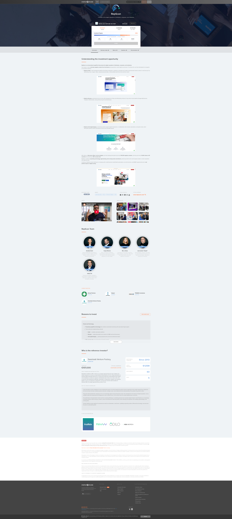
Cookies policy (138, 502)
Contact (119, 494)
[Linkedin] (132, 509)
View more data (145, 314)
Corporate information (122, 487)
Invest (97, 1)
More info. (133, 23)
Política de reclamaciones (140, 492)
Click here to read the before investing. (96, 447)
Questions (123, 50)
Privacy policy (138, 501)
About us (119, 492)
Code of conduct (138, 497)
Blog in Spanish (120, 490)
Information (94, 50)
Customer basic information (140, 499)
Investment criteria (138, 487)
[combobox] (133, 2)
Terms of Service (138, 490)
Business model (104, 50)
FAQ (100, 490)
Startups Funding (104, 487)
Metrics (114, 50)
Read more (116, 341)
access (149, 1)
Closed (116, 43)
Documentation (134, 50)
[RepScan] (122, 207)
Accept (145, 516)
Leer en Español (87, 493)
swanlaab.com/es (116, 367)
